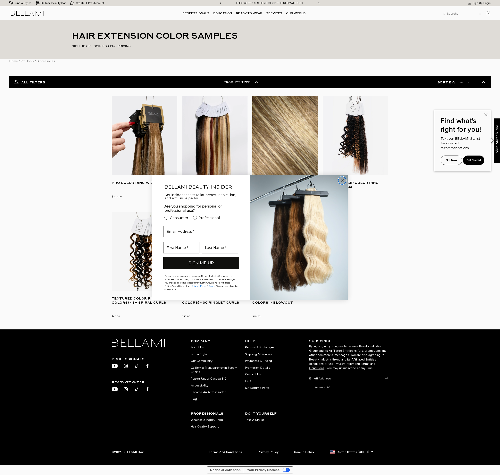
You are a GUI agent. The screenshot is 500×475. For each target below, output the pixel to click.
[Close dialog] (342, 180)
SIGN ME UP (201, 262)
